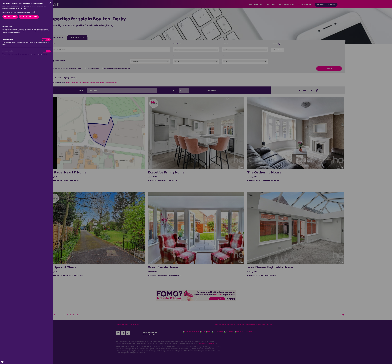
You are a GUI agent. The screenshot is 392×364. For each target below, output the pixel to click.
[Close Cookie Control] (50, 3)
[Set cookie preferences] (4, 360)
